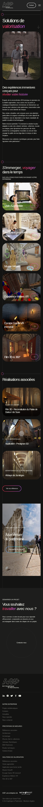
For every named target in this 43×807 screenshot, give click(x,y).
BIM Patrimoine (7, 745)
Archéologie (6, 736)
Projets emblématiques (10, 708)
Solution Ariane (7, 751)
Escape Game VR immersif (11, 773)
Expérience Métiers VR (10, 776)
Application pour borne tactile (12, 767)
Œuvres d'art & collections (11, 739)
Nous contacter (7, 720)
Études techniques (8, 748)
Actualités (5, 714)
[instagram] (7, 696)
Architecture (6, 733)
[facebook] (16, 696)
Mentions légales (29, 801)
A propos (5, 711)
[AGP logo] (7, 5)
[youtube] (20, 696)
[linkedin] (3, 696)
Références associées (9, 730)
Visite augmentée (8, 764)
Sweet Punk (17, 799)
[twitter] (12, 696)
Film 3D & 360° (7, 779)
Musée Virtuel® (7, 770)
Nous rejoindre (7, 717)
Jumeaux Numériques (9, 742)
